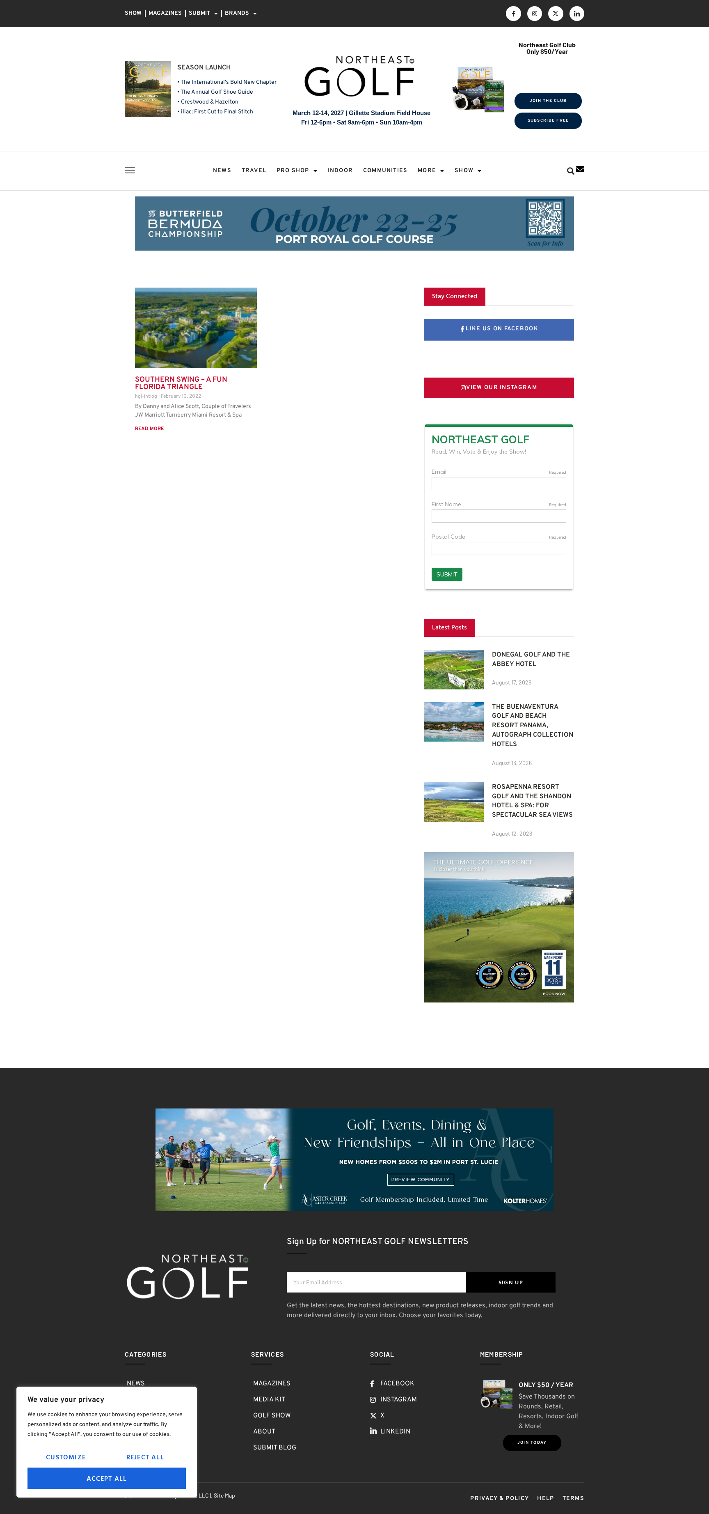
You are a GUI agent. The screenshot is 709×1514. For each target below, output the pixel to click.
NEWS (222, 170)
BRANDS (237, 13)
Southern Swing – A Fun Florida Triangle (181, 383)
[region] (106, 1442)
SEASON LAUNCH (204, 68)
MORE (427, 170)
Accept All (107, 1478)
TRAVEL (254, 170)
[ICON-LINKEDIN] (576, 13)
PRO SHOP (293, 170)
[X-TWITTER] (555, 13)
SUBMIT (199, 13)
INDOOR (340, 170)
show (464, 170)
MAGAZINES (165, 13)
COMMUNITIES (385, 170)
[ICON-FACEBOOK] (513, 13)
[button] (570, 171)
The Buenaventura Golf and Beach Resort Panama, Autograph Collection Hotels (532, 726)
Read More (149, 429)
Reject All (145, 1457)
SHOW (133, 13)
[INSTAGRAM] (534, 13)
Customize (66, 1457)
